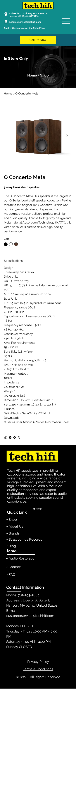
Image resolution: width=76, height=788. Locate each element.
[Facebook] (10, 437)
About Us (16, 526)
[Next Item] (67, 136)
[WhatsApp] (6, 437)
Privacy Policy (38, 662)
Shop (13, 519)
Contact (15, 567)
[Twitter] (19, 437)
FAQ (12, 574)
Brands (14, 533)
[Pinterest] (14, 437)
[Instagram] (34, 509)
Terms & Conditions (38, 669)
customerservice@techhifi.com (25, 22)
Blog (12, 546)
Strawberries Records (25, 539)
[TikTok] (40, 509)
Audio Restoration (23, 558)
